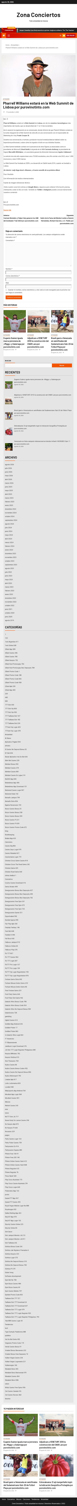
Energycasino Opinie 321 (13, 913)
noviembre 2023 (10, 557)
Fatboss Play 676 (11, 950)
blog (6, 831)
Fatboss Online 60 (11, 946)
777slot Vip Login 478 (13, 731)
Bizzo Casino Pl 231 (12, 820)
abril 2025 (8, 494)
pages (7, 1135)
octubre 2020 (9, 613)
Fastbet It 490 (10, 935)
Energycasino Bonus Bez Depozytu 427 (19, 890)
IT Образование (11, 1042)
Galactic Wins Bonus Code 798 (15, 1002)
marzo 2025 (9, 498)
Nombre (9, 269)
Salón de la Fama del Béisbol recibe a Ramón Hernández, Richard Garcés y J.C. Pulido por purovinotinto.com (56, 220)
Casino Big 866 (10, 846)
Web (7, 283)
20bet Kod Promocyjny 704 (14, 664)
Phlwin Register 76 (11, 1172)
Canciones (8, 842)
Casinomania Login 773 (13, 857)
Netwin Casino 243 (11, 1106)
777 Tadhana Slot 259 (12, 723)
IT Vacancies (9, 1039)
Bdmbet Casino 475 (12, 768)
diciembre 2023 (10, 554)
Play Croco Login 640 (12, 1187)
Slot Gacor (8, 1232)
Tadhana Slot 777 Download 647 (16, 1306)
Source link (7, 210)
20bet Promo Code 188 (13, 675)
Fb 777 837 (9, 953)
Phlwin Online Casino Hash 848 (16, 1165)
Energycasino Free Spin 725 (15, 909)
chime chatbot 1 (10, 875)
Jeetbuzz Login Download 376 (16, 1046)
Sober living (9, 1272)
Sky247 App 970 (11, 1217)
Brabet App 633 (10, 838)
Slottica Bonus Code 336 (13, 1247)
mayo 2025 (9, 490)
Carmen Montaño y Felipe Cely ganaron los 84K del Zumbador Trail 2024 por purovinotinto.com (21, 218)
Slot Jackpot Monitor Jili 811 (15, 1239)
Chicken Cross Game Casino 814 (16, 861)
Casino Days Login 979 (13, 850)
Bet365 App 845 (10, 779)
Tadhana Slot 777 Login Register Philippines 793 (22, 1317)
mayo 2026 (9, 476)
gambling (8, 1016)
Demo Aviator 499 (11, 887)
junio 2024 (8, 531)
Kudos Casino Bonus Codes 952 (16, 1068)
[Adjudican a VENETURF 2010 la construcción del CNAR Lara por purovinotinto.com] (38, 321)
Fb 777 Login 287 (11, 961)
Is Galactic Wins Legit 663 (14, 1035)
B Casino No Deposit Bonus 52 (16, 749)
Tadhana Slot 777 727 (12, 1298)
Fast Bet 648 (9, 931)
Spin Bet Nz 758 (10, 1280)
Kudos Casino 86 (11, 1065)
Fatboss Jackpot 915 (12, 942)
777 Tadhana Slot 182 (12, 720)
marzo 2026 (9, 483)
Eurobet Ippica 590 (11, 920)
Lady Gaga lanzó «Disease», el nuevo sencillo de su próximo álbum (36, 170)
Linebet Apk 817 (11, 1079)
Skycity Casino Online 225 (14, 1224)
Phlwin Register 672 (12, 1169)
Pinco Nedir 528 (10, 1176)
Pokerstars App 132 (12, 1191)
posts (7, 1195)
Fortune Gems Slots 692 (13, 979)
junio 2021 (8, 609)
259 (6, 694)
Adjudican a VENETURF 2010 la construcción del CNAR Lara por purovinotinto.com (42, 395)
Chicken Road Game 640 (13, 872)
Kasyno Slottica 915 (12, 1057)
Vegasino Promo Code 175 (14, 1343)
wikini (7, 1384)
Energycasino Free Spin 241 (15, 901)
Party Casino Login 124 (13, 1139)
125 (6, 638)
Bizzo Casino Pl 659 (12, 823)
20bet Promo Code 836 (13, 679)
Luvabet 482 (9, 1087)
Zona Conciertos (38, 14)
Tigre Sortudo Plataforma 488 (15, 1332)
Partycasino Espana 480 (13, 1150)
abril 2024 (8, 539)
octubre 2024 (9, 516)
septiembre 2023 (11, 565)
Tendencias (9, 1324)
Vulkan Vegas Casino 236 (14, 1358)
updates (8, 1335)
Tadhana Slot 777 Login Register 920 (18, 1313)
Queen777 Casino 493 (13, 1202)
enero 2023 (9, 594)
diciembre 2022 (10, 598)
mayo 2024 (9, 535)
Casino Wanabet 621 (12, 853)
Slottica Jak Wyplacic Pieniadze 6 (17, 1250)
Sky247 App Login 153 (13, 1221)
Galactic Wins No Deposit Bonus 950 (18, 1009)
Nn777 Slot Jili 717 (11, 1117)
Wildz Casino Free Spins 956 (15, 1387)
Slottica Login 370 (11, 1258)
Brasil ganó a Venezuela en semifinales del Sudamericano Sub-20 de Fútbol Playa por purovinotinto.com (62, 344)
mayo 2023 (9, 580)
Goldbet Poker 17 (11, 1028)
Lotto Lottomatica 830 (13, 1083)
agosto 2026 (9, 465)
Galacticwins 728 (11, 1013)
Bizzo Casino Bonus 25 (13, 809)
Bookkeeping (9, 835)
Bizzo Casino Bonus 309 (13, 816)
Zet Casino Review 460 (13, 1395)
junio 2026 (8, 472)
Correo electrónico (13, 276)
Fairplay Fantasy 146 (12, 927)
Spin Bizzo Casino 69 (12, 1287)
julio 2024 (8, 528)
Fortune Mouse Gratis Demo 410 (16, 983)
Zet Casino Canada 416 (13, 1391)
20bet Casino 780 (11, 657)
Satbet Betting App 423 (13, 1213)
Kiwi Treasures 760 (12, 1061)
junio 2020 (8, 617)
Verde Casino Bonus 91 (13, 1347)
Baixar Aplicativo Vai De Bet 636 (16, 757)
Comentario (10, 240)
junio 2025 (8, 487)
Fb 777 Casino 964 (11, 957)
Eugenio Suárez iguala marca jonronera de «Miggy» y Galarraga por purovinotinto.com (21, 1444)
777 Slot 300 (9, 705)
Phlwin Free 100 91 (12, 1154)
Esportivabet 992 (11, 916)
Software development (13, 1276)
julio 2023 (8, 572)
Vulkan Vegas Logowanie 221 (15, 1362)
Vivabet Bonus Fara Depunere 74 (16, 1354)
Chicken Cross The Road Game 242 (17, 864)
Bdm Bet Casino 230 (12, 760)
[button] (9, 35)
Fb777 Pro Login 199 (12, 968)
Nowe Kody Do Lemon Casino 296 (17, 1120)
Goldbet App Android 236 (14, 1024)
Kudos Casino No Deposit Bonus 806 (18, 1072)
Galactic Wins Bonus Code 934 (15, 1005)
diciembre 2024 (10, 509)
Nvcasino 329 (10, 1131)
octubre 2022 (9, 605)
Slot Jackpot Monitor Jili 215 (15, 1235)
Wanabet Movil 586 (12, 1380)
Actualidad (6, 99)
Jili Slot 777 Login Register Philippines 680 (20, 1050)
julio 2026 (8, 468)
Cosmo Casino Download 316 (15, 883)
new (6, 1109)
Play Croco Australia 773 (13, 1180)
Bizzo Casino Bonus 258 (13, 812)
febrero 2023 (9, 591)
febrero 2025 (9, 502)
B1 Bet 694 (9, 753)
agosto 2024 (9, 524)
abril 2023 (8, 583)
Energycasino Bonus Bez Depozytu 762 (19, 898)
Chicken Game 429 (11, 868)
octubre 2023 (9, 561)
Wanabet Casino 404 (12, 1376)
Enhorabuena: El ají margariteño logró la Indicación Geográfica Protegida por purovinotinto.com (56, 1485)
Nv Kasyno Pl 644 (11, 1128)
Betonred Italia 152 (11, 794)
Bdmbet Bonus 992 (11, 764)
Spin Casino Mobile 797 (13, 1291)
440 (6, 697)
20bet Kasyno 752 (11, 660)
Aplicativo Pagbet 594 (13, 742)
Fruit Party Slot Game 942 (14, 998)
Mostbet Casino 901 (12, 1098)
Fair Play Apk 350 (11, 924)
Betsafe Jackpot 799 (12, 798)
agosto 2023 (9, 568)
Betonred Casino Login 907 (14, 790)
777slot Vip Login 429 (13, 727)
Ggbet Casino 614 (11, 1020)
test (6, 1328)
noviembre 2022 (10, 602)
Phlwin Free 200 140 (12, 1157)
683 (6, 701)
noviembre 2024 (10, 513)
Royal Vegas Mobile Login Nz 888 (17, 1206)
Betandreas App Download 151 (16, 786)
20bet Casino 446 (11, 653)
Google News (33, 187)
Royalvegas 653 (10, 1209)
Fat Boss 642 (9, 939)
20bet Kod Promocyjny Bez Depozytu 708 (19, 668)
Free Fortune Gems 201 (13, 990)
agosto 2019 (9, 620)
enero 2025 (9, 505)
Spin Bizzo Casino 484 (13, 1284)
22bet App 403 (10, 690)
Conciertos (9, 879)
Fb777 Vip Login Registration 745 (17, 972)
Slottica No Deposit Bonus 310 (16, 1261)
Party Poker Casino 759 (13, 1143)
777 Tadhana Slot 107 (12, 716)
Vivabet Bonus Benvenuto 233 (15, 1350)
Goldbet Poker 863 (11, 1031)
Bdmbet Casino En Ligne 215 (15, 775)
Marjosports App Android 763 (15, 1091)
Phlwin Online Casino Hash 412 (16, 1161)
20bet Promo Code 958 (13, 683)
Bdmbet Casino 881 (12, 772)
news (7, 1113)
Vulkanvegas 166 (11, 1365)
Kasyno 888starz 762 (12, 1054)
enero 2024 (9, 550)
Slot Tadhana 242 (11, 1243)
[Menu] (9, 35)
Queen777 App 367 (12, 1198)
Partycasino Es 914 (12, 1146)
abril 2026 (8, 479)
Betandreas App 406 (12, 783)
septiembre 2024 (11, 520)
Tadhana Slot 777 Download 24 (16, 1302)
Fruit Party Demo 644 (12, 994)
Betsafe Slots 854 (11, 801)
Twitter (39, 190)
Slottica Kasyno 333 (12, 1254)
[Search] (60, 36)
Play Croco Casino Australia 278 (16, 1183)
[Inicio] (4, 35)
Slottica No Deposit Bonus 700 (16, 1265)
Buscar (8, 361)
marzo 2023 (9, 587)
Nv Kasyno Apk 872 (12, 1124)
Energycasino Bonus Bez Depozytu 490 (19, 894)
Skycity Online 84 (11, 1228)
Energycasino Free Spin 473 (15, 905)
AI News (8, 738)
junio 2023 (8, 576)
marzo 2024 (9, 542)
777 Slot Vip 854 (11, 709)
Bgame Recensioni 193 (13, 805)
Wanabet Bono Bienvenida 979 (15, 1373)
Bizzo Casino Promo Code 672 (16, 827)
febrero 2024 (9, 546)
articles (7, 746)
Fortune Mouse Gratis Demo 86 (16, 987)
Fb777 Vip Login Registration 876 (17, 976)
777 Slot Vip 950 (11, 712)
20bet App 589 (10, 649)
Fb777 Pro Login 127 (12, 965)
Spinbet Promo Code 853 (14, 1295)
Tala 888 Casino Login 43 (14, 1321)
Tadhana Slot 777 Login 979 (14, 1310)
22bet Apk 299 (10, 686)
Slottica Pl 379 (10, 1269)
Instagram (47, 190)
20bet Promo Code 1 (12, 671)
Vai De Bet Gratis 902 (12, 1339)
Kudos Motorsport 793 (13, 1076)
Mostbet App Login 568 (13, 1094)
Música (7, 1102)
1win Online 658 (10, 645)
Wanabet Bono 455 (11, 1369)
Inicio (4, 1499)
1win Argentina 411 (11, 642)
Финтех (7, 1399)
